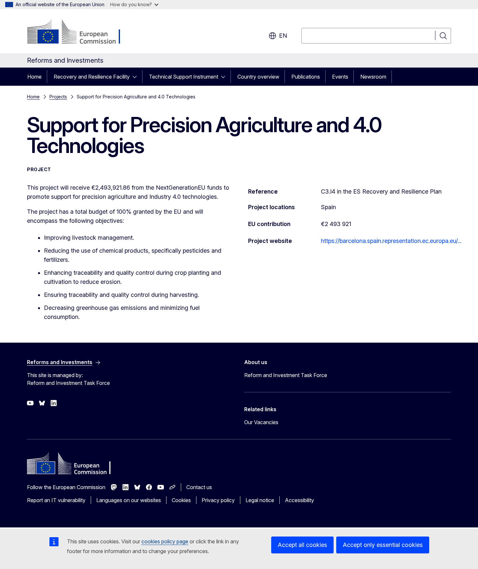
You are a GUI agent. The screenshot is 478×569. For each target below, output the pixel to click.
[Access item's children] (136, 77)
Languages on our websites (128, 500)
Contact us (199, 487)
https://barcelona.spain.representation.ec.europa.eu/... (391, 240)
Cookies (181, 500)
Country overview (258, 76)
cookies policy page (164, 541)
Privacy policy (218, 500)
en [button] (283, 35)
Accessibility (299, 500)
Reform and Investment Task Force (285, 375)
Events (340, 76)
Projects (58, 96)
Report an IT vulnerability (56, 500)
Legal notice (260, 500)
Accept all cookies (302, 544)
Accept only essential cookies (383, 544)
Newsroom (373, 76)
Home (34, 76)
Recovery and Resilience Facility (92, 76)
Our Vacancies (261, 422)
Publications (305, 76)
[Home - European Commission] (79, 32)
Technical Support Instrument (183, 76)
